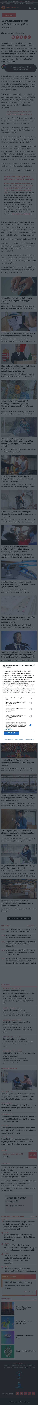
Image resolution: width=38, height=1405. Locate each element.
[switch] (30, 703)
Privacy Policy (29, 739)
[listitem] (19, 698)
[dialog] (19, 702)
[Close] (34, 665)
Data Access (19, 739)
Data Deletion (9, 739)
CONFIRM (11, 733)
